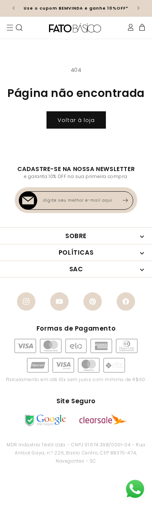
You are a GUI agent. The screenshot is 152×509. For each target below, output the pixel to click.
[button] (10, 27)
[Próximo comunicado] (138, 8)
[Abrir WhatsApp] (135, 489)
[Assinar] (125, 200)
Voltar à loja (76, 120)
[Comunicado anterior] (14, 8)
